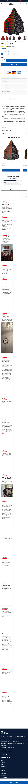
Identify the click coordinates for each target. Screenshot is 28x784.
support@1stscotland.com (8, 775)
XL (9, 54)
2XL (12, 54)
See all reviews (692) (14, 178)
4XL (19, 54)
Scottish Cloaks (22, 112)
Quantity (2, 57)
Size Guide (7, 51)
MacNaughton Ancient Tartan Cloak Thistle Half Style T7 (11, 163)
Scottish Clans (3, 777)
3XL (15, 54)
